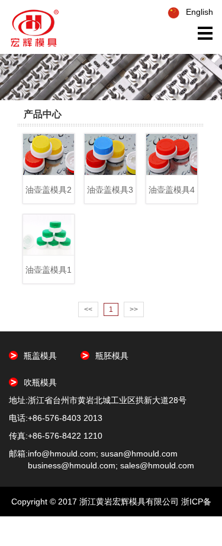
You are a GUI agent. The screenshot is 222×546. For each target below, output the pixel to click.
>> (134, 309)
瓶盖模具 (40, 355)
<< (88, 309)
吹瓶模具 (40, 382)
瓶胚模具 (111, 355)
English (199, 12)
